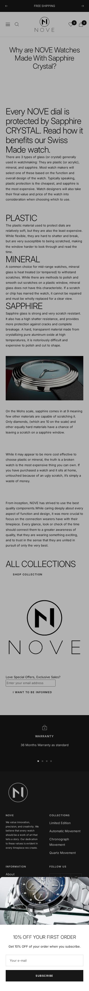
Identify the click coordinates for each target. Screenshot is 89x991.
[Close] (81, 884)
